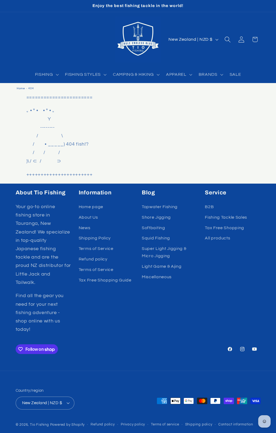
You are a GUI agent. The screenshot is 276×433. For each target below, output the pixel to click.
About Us (88, 217)
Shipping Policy (95, 238)
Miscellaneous (157, 277)
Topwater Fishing (160, 207)
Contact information (235, 424)
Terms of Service (96, 248)
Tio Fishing (39, 425)
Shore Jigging (156, 217)
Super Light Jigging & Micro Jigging (164, 252)
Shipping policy (198, 424)
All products (217, 238)
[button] (46, 74)
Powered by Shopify (67, 425)
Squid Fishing (156, 238)
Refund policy (93, 259)
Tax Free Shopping (224, 228)
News (85, 228)
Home (21, 88)
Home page (91, 207)
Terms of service (165, 424)
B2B (209, 207)
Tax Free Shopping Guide (105, 280)
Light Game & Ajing (161, 266)
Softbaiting (153, 228)
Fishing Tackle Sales (226, 217)
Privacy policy (133, 424)
